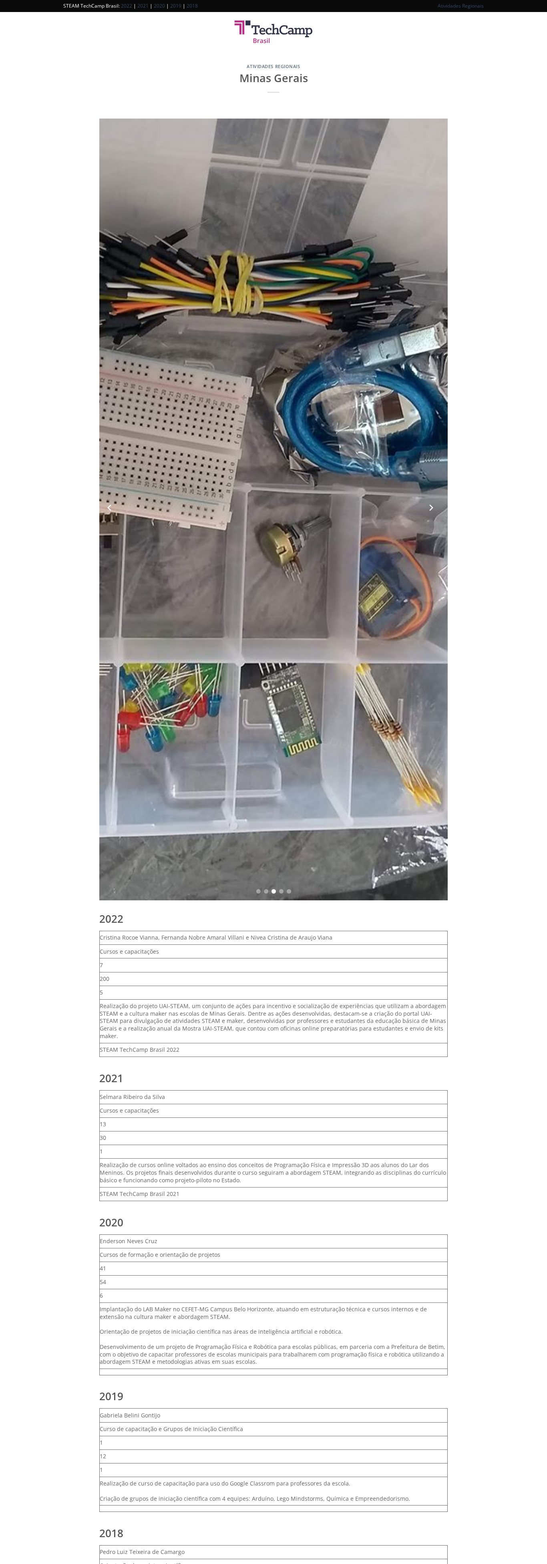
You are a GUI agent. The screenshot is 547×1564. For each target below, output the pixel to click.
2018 (192, 5)
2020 (159, 5)
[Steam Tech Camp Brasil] (273, 32)
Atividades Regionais (461, 5)
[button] (258, 891)
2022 (126, 5)
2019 (175, 5)
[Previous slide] (109, 509)
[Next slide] (431, 509)
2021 (143, 5)
